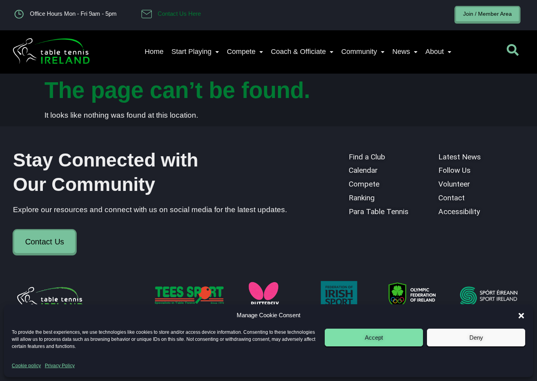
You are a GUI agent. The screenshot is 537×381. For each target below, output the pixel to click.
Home (154, 51)
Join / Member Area (487, 14)
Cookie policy (26, 365)
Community (359, 51)
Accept (374, 337)
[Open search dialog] (512, 52)
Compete (241, 51)
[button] (521, 316)
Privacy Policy (60, 365)
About (434, 51)
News (401, 51)
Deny (476, 337)
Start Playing (191, 51)
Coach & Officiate (298, 51)
